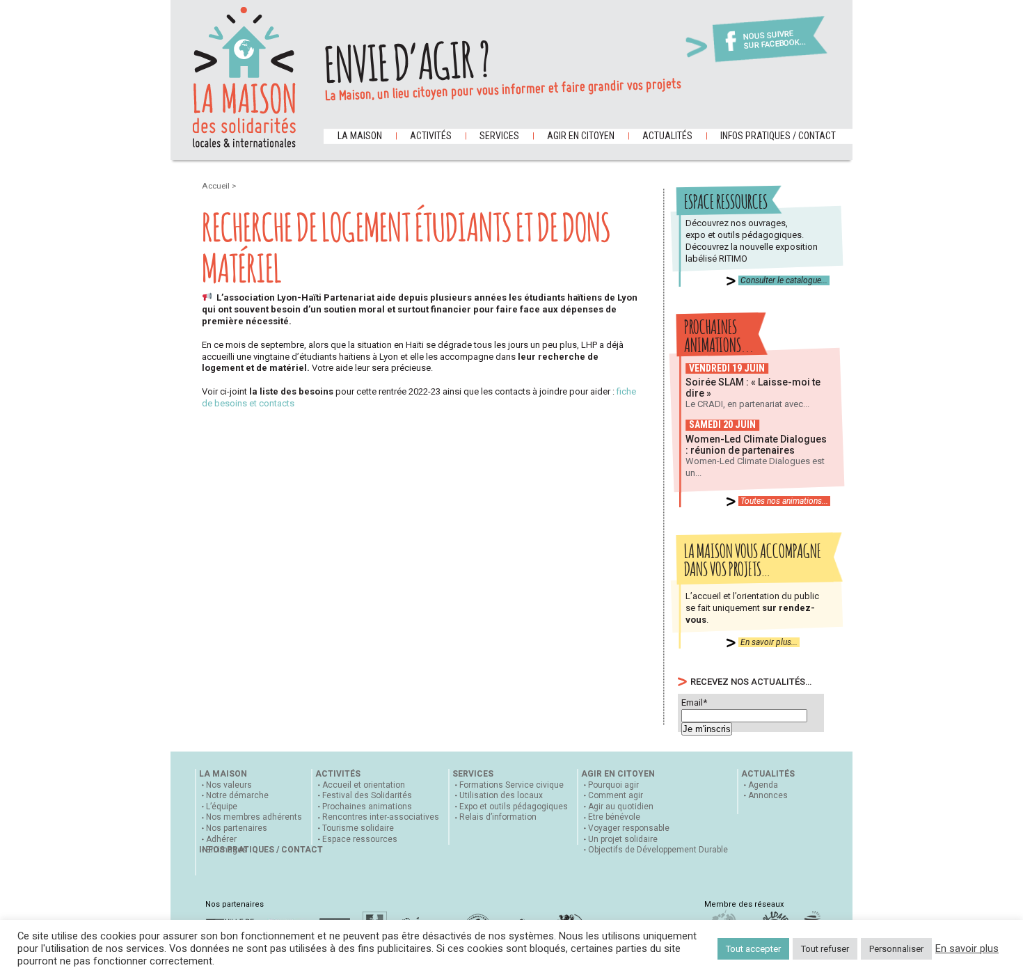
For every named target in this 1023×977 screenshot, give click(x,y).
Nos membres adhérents (254, 817)
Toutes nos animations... (784, 501)
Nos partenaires (236, 828)
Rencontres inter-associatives (380, 817)
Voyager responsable (628, 828)
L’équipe (221, 806)
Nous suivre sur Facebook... (775, 40)
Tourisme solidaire (358, 828)
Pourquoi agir (613, 785)
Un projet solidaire (623, 839)
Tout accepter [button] (753, 949)
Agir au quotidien (620, 806)
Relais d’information (498, 817)
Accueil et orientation (363, 785)
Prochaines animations (367, 806)
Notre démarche (237, 795)
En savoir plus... (769, 642)
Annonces (768, 795)
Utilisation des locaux (501, 795)
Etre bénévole (614, 817)
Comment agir (615, 795)
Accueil (217, 186)
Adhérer (221, 839)
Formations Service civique (511, 785)
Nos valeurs (229, 785)
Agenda (763, 785)
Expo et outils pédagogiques (513, 806)
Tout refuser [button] (825, 949)
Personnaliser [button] (896, 949)
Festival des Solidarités (367, 795)
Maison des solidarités (244, 77)
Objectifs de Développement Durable (658, 850)
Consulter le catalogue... (783, 280)
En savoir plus (967, 948)
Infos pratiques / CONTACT (778, 135)
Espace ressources (359, 839)
